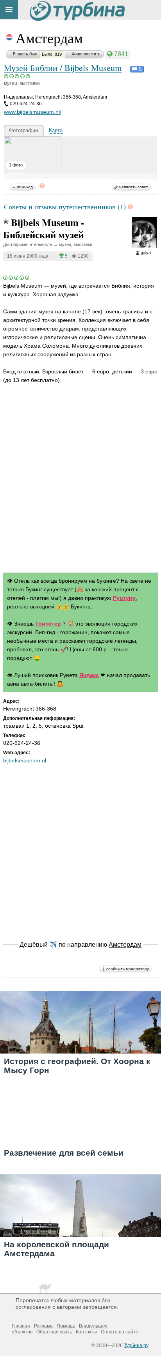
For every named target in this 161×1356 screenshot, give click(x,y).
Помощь (66, 1326)
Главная (21, 1326)
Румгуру (124, 598)
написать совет (133, 187)
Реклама (43, 1326)
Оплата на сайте (119, 1332)
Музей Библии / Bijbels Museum (63, 67)
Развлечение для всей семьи (63, 1152)
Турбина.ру (136, 1345)
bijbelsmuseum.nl (24, 760)
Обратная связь (54, 1332)
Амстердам (49, 37)
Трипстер (48, 624)
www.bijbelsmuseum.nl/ (32, 112)
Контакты (86, 1332)
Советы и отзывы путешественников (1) (65, 206)
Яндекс (89, 675)
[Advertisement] (80, 480)
